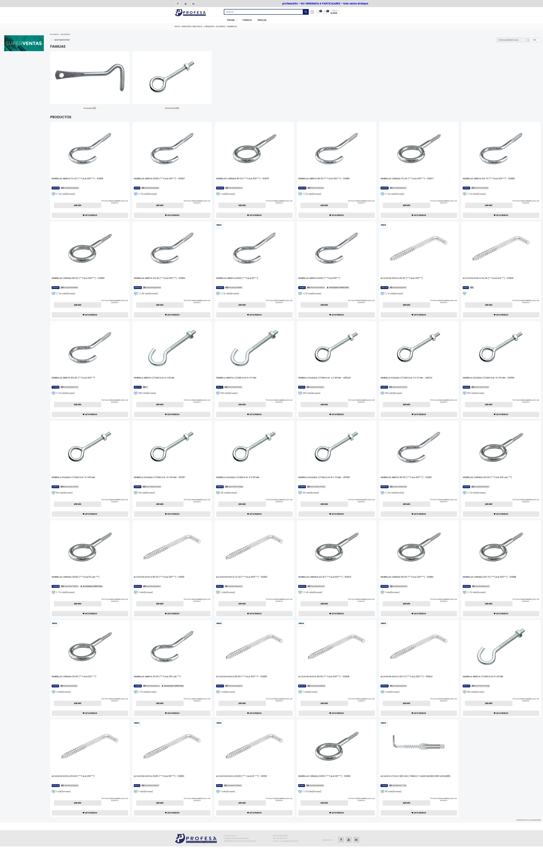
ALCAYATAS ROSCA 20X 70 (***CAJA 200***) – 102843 (406, 676)
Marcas (262, 20)
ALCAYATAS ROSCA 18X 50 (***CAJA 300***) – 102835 (241, 676)
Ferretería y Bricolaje (192, 26)
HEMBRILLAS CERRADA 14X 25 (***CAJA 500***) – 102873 (324, 577)
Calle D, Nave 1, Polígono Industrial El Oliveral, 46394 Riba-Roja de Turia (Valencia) (240, 838)
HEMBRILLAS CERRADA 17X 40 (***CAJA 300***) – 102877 (407, 178)
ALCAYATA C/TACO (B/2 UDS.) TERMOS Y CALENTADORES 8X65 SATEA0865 (415, 776)
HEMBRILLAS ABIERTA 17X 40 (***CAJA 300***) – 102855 (77, 178)
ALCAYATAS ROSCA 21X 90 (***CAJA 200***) (402, 278)
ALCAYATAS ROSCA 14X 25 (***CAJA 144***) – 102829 (488, 278)
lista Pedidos (91, 215)
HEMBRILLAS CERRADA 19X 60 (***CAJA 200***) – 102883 (407, 577)
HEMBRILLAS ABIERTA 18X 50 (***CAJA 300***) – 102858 (324, 178)
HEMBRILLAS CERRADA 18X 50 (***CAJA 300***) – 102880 (78, 278)
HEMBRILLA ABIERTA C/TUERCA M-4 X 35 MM (154, 377)
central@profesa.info (289, 841)
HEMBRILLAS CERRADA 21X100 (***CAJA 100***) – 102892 (324, 776)
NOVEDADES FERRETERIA (339, 287)
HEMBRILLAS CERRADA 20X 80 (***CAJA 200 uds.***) (487, 477)
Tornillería (209, 26)
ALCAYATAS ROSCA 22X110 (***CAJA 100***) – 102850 (159, 776)
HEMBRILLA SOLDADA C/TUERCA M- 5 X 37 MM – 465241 (406, 377)
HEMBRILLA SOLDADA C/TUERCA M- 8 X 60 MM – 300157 (159, 477)
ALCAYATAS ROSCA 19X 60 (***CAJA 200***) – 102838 (323, 676)
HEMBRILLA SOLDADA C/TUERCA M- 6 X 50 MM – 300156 (488, 377)
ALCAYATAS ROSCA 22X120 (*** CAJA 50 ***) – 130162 (241, 776)
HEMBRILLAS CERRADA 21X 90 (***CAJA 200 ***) (74, 676)
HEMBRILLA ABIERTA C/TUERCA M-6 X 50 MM (483, 676)
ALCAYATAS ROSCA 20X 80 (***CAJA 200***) (73, 776)
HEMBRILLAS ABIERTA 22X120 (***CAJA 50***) (237, 278)
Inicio (177, 26)
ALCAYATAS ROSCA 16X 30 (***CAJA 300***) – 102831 (159, 577)
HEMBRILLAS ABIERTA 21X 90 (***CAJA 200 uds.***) (157, 676)
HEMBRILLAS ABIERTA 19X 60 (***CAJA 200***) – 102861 (406, 477)
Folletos (247, 20)
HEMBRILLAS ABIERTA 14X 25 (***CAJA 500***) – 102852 (159, 278)
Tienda (231, 20)
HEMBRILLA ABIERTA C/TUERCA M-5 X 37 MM (236, 377)
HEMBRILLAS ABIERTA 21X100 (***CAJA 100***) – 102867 (159, 178)
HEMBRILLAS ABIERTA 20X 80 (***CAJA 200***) (73, 377)
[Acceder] (312, 12)
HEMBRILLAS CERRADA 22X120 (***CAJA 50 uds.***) (75, 577)
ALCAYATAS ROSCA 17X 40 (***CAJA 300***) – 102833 (241, 577)
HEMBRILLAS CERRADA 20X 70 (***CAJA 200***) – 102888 (489, 577)
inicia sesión (114, 201)
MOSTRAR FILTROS (62, 40)
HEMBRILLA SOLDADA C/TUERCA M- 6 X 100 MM (73, 477)
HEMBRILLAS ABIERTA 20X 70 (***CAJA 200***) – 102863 (489, 178)
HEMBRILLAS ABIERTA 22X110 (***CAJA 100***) (319, 278)
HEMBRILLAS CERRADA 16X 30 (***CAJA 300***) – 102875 (242, 178)
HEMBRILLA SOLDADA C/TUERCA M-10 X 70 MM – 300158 (324, 477)
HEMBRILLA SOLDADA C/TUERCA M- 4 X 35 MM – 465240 (324, 377)
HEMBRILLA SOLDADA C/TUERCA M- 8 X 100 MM (237, 477)
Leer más (77, 205)
